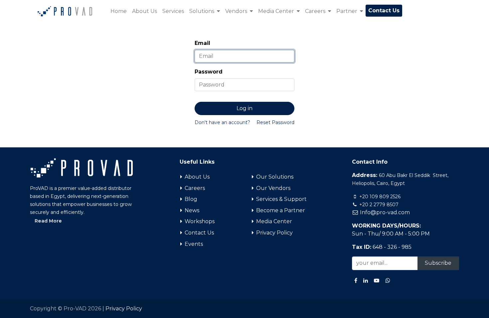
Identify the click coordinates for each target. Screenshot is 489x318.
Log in (244, 108)
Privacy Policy (123, 308)
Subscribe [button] (438, 263)
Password (209, 72)
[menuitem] (118, 11)
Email (202, 43)
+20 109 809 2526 (379, 197)
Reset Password (275, 122)
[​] (356, 280)
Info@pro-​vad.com (384, 212)
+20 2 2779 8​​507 (378, 205)
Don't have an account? (222, 122)
